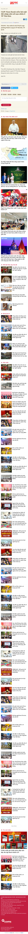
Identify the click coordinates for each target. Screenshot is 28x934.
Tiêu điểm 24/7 (4, 8)
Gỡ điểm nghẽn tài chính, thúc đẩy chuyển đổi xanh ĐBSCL (19, 477)
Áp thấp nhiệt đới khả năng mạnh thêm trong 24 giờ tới (12, 162)
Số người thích (12, 111)
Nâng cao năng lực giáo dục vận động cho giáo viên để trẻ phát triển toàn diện (19, 345)
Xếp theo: (3, 111)
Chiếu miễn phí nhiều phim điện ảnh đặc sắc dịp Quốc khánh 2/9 (19, 375)
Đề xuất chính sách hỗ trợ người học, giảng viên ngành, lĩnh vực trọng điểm (19, 327)
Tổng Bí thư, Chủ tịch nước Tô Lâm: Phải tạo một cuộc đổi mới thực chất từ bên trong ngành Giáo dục (14, 138)
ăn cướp (14, 94)
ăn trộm (4, 94)
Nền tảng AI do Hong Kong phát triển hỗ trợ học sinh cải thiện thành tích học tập (19, 354)
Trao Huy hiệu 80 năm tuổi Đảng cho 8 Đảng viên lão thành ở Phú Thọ (19, 412)
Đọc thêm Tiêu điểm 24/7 (10, 116)
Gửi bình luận (6, 105)
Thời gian (7, 111)
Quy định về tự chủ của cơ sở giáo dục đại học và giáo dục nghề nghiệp (19, 268)
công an (19, 94)
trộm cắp (9, 94)
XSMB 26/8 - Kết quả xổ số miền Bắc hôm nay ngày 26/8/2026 (19, 532)
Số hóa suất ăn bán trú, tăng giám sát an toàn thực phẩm (19, 495)
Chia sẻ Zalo (15, 87)
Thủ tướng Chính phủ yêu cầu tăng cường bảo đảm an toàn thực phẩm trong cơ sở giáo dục (13, 232)
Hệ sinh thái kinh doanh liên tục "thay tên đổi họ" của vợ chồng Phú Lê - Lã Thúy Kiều (13, 185)
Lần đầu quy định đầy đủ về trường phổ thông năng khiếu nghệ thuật (19, 336)
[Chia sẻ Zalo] (26, 19)
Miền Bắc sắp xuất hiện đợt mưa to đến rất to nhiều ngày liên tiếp (19, 385)
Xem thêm (14, 826)
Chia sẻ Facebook (6, 87)
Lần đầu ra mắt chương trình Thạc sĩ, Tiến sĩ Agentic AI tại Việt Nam (19, 458)
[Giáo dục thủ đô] (14, 2)
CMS (12, 932)
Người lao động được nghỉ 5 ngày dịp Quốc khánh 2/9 (13, 208)
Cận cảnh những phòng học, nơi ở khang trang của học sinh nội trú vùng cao (19, 523)
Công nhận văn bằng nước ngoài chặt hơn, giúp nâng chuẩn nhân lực (19, 317)
